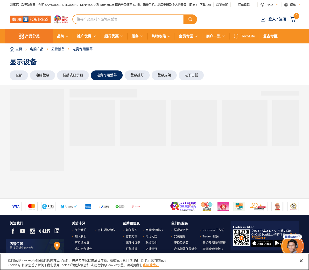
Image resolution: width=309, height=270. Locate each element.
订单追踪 (244, 5)
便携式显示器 (73, 75)
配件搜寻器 (133, 243)
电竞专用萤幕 (107, 75)
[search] (190, 19)
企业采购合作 (106, 230)
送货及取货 (181, 230)
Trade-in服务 (211, 236)
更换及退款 (181, 243)
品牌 (60, 36)
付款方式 (131, 236)
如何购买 (131, 230)
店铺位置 (222, 5)
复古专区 (270, 36)
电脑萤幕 (42, 75)
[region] (154, 261)
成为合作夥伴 (83, 249)
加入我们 (80, 236)
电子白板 (191, 75)
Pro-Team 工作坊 (213, 230)
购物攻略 (159, 36)
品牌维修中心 (154, 230)
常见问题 (151, 236)
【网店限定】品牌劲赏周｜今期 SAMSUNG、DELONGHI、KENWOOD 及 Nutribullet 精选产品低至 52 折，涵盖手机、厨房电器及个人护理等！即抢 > (100, 5)
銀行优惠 (111, 36)
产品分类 (32, 36)
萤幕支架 (164, 75)
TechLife (248, 36)
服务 (135, 36)
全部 (18, 75)
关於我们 (80, 230)
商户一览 (213, 36)
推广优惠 (84, 36)
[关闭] (301, 261)
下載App (205, 5)
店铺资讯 (151, 249)
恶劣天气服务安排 (214, 243)
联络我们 (151, 243)
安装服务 (180, 236)
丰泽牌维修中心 (213, 249)
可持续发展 (82, 243)
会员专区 (186, 36)
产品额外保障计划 (185, 249)
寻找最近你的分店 (21, 248)
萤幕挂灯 (137, 75)
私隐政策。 (151, 265)
